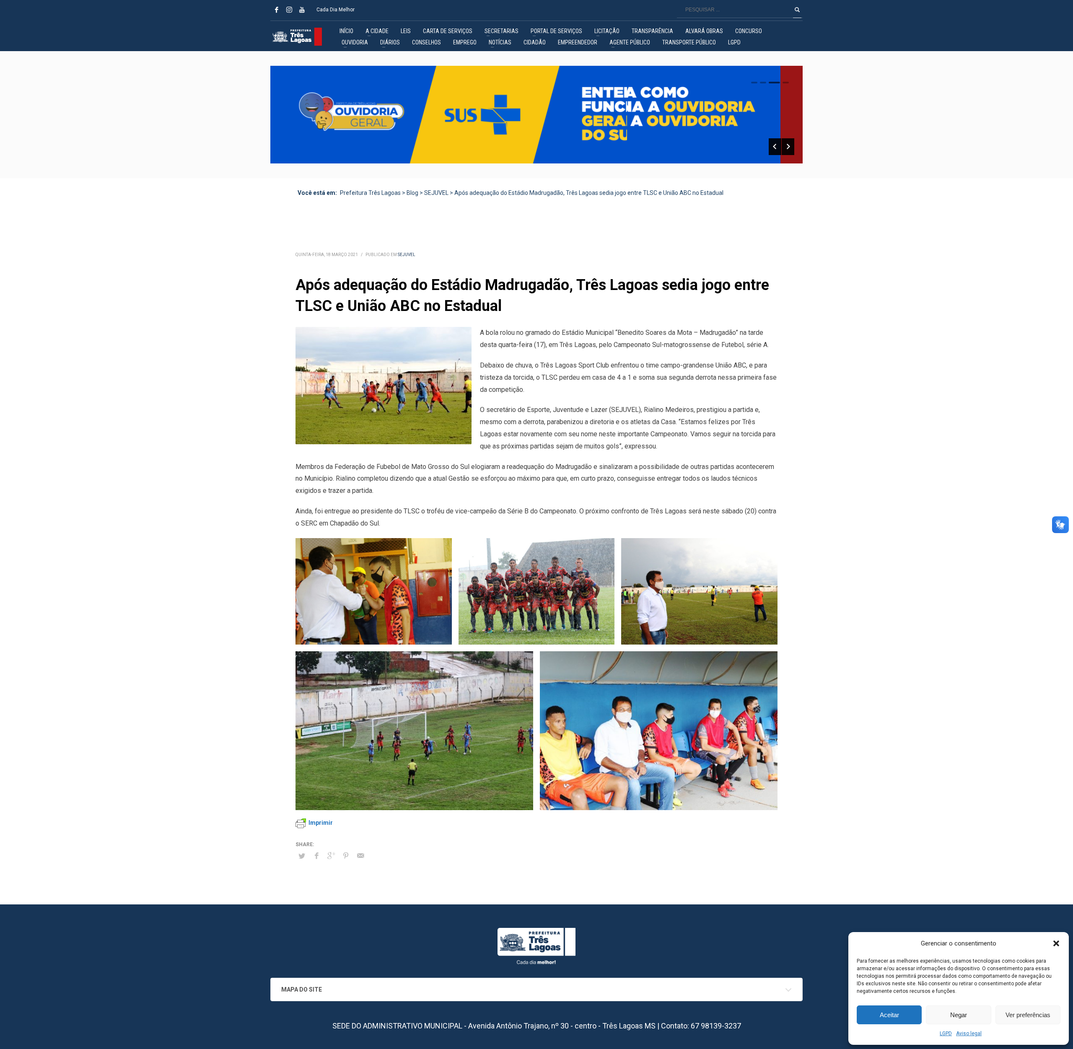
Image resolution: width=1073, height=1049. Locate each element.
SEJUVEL (406, 254)
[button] (1056, 943)
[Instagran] (289, 9)
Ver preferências (1028, 1014)
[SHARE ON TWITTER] (301, 856)
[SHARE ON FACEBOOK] (316, 856)
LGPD (946, 1033)
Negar (958, 1014)
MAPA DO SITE (301, 989)
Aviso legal (969, 1033)
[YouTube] (301, 9)
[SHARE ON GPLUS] (331, 856)
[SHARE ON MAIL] (360, 856)
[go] (797, 9)
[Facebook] (276, 9)
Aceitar (889, 1014)
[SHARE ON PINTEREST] (346, 856)
